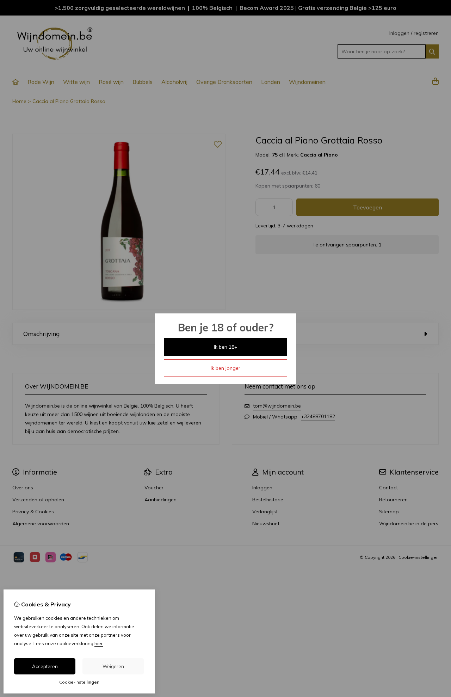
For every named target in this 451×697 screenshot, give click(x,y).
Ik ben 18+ (225, 347)
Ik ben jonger (225, 368)
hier (98, 643)
